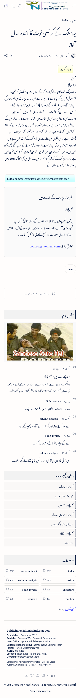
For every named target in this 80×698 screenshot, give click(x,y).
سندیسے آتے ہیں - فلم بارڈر (57, 375)
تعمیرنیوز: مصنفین (65, 505)
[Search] (19, 6)
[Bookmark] (6, 6)
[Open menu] (74, 6)
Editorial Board (48, 662)
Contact (32, 665)
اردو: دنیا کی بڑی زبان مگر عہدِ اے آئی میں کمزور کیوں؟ (44, 425)
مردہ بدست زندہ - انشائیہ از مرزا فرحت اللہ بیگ (47, 408)
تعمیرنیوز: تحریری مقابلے (62, 514)
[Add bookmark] (11, 56)
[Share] (6, 56)
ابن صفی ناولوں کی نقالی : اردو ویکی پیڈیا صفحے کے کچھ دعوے (41, 459)
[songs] (56, 368)
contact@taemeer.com (45, 245)
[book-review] (52, 435)
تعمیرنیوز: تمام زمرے (64, 495)
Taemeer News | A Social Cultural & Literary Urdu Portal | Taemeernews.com (44, 687)
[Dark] (12, 6)
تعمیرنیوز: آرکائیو (66, 533)
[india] (70, 269)
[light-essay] (52, 401)
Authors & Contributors (17, 665)
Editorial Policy (13, 662)
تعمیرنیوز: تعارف (66, 486)
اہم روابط (68, 542)
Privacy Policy (44, 665)
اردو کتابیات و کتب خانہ (62, 523)
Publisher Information (30, 662)
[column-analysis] (48, 418)
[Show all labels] (67, 608)
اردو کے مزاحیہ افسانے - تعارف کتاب (51, 442)
